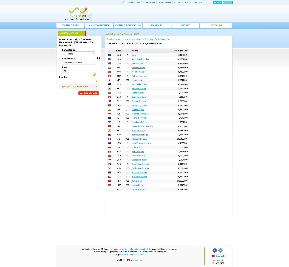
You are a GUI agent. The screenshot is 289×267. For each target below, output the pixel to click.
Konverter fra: (69, 50)
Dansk (218, 2)
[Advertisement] (167, 13)
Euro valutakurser (132, 2)
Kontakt (125, 254)
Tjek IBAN (198, 2)
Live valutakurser (183, 2)
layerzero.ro (138, 260)
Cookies (142, 254)
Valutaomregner (99, 25)
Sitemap (133, 254)
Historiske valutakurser (216, 26)
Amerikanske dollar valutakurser (157, 2)
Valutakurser (70, 25)
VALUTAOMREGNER (88, 93)
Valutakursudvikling (128, 25)
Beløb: (65, 67)
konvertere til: (69, 58)
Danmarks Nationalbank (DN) (137, 249)
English (228, 2)
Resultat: (63, 77)
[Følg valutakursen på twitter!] (220, 250)
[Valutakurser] (78, 12)
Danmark (219, 256)
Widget (185, 25)
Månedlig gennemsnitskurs (156, 26)
